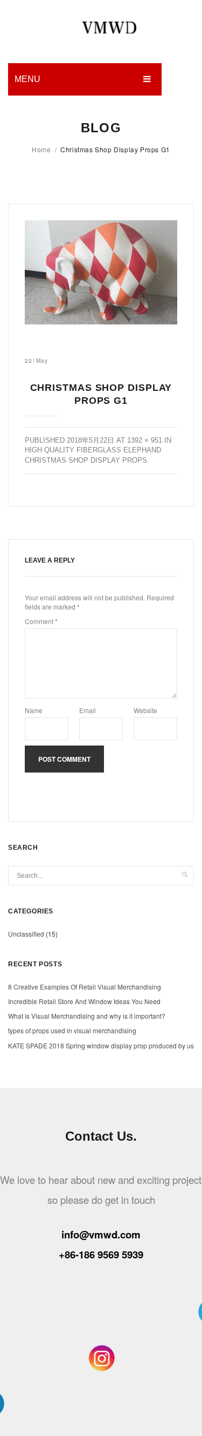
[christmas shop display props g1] (101, 272)
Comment (41, 621)
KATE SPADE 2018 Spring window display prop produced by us (101, 1045)
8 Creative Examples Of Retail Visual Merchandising (84, 986)
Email (87, 710)
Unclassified (26, 933)
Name (34, 710)
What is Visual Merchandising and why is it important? (86, 1015)
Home (41, 149)
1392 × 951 (144, 440)
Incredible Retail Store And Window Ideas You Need (84, 1001)
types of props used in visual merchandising (72, 1030)
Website (145, 710)
